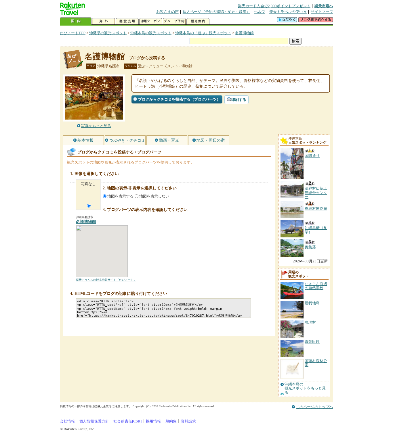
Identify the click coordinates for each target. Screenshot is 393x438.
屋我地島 (312, 303)
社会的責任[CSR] (127, 421)
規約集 (171, 421)
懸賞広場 (127, 21)
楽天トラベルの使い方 (288, 11)
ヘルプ (259, 11)
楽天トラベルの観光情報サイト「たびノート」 (106, 279)
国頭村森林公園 (316, 363)
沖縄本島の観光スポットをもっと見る (305, 388)
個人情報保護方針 (94, 421)
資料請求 (188, 421)
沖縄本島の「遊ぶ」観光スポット (203, 33)
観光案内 (197, 21)
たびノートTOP (72, 33)
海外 (103, 21)
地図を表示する (120, 196)
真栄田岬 (312, 341)
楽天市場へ (323, 6)
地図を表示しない (154, 196)
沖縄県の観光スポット (108, 33)
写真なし (88, 184)
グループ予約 (174, 21)
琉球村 (310, 322)
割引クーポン (150, 21)
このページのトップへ (314, 407)
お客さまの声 (167, 11)
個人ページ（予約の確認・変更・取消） (216, 11)
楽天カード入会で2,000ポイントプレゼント (274, 6)
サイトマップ (322, 11)
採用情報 (153, 421)
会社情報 (67, 421)
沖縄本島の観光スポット (150, 33)
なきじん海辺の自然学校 (316, 286)
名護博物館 (244, 33)
